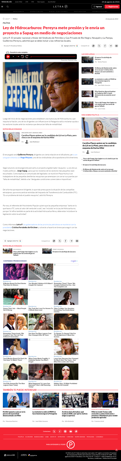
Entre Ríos (61, 437)
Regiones (19, 11)
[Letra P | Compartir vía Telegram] (110, 45)
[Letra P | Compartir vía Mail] (116, 45)
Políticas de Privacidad (109, 458)
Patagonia (90, 437)
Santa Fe (53, 437)
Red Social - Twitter (54, 431)
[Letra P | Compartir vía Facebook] (105, 45)
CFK (26, 2)
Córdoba (70, 437)
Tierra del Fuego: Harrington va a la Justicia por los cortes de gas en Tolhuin (100, 159)
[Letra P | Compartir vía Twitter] (99, 45)
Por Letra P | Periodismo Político (13, 46)
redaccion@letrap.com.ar (108, 456)
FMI (32, 2)
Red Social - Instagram (65, 431)
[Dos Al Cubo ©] (9, 455)
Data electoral (58, 11)
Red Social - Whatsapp (76, 431)
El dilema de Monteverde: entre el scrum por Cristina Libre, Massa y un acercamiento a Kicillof (100, 170)
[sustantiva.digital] (32, 455)
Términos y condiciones (95, 458)
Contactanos (46, 431)
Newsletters (100, 11)
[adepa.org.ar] (24, 455)
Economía (29, 437)
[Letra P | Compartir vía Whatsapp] (93, 45)
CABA (47, 437)
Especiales (36, 11)
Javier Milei (18, 2)
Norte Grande (80, 437)
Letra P (7, 19)
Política (15, 19)
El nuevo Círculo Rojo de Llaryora (94, 165)
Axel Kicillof (51, 2)
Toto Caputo (41, 2)
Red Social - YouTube (70, 431)
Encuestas (80, 11)
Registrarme (113, 7)
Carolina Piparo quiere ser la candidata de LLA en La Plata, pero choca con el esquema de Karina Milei (99, 145)
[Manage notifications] (116, 449)
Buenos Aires (38, 437)
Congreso (99, 437)
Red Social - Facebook (59, 431)
